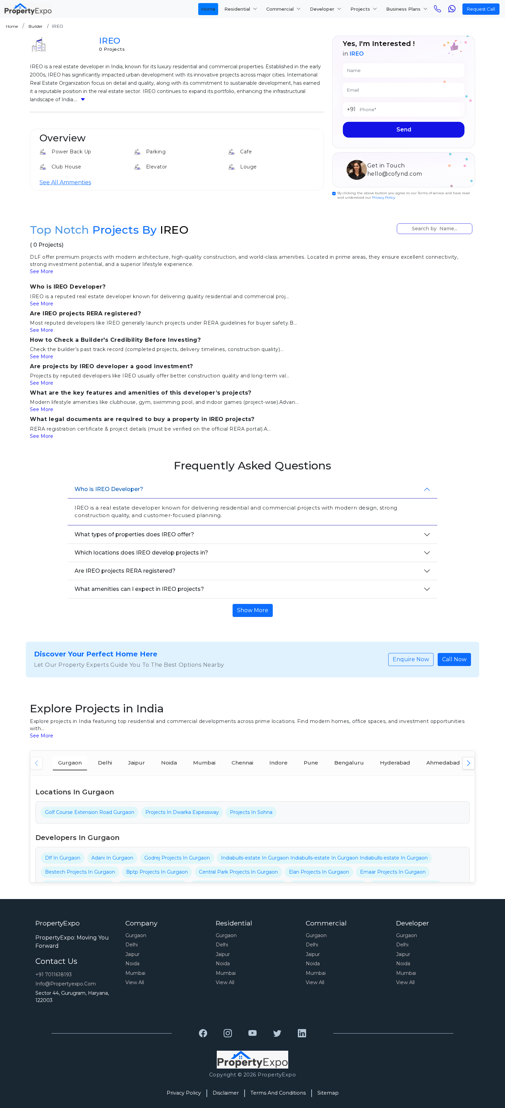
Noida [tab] (169, 762)
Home (208, 9)
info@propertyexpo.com (65, 984)
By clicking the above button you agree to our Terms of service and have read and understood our (403, 195)
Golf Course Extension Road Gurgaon (89, 812)
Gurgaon (135, 935)
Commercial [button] (280, 9)
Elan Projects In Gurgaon (319, 872)
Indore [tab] (278, 762)
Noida (132, 963)
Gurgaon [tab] (70, 762)
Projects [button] (360, 9)
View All (134, 982)
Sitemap (328, 1093)
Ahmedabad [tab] (443, 762)
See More (41, 271)
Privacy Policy (383, 197)
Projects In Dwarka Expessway (182, 812)
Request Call (481, 9)
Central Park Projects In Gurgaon (238, 872)
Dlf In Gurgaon (62, 858)
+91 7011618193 (53, 974)
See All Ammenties (65, 182)
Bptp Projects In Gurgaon (157, 872)
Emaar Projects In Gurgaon (393, 872)
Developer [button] (323, 9)
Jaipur (132, 954)
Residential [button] (237, 9)
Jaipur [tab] (136, 762)
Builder (36, 26)
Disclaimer (226, 1093)
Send (403, 129)
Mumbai (135, 973)
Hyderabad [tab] (395, 762)
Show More (252, 610)
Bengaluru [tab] (349, 762)
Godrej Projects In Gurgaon (177, 858)
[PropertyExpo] (203, 1033)
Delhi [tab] (105, 762)
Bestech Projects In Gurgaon (80, 872)
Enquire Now (411, 659)
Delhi (131, 945)
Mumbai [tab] (204, 762)
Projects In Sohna (251, 812)
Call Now (454, 659)
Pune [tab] (311, 762)
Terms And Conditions (278, 1093)
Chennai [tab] (242, 762)
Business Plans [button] (404, 9)
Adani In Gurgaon (112, 858)
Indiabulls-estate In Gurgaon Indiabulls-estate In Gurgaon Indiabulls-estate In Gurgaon (324, 858)
